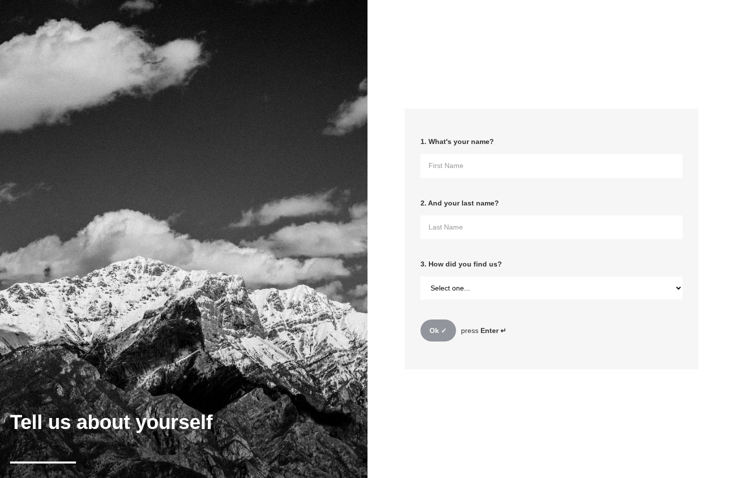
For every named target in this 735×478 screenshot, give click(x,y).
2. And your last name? (459, 203)
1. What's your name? (457, 142)
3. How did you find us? (461, 264)
